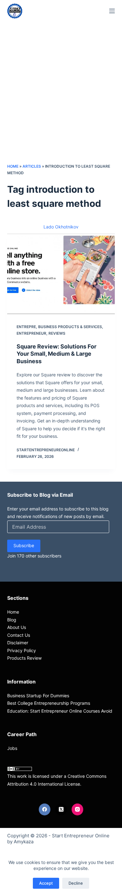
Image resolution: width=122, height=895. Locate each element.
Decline (76, 883)
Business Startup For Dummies (38, 695)
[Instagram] (78, 809)
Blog (11, 619)
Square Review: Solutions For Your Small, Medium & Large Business (56, 353)
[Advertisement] (61, 99)
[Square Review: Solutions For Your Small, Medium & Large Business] (60, 273)
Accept (46, 883)
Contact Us (18, 635)
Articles (32, 166)
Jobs (12, 748)
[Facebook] (45, 809)
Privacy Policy (21, 650)
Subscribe (23, 545)
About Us (16, 627)
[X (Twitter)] (61, 809)
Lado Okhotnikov (61, 226)
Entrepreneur (31, 333)
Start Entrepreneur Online (80, 836)
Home (12, 166)
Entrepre (26, 326)
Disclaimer (17, 642)
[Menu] (112, 11)
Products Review (24, 658)
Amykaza (23, 842)
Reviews (56, 333)
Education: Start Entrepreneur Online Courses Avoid (59, 711)
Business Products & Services (70, 326)
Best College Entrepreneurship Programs (48, 703)
